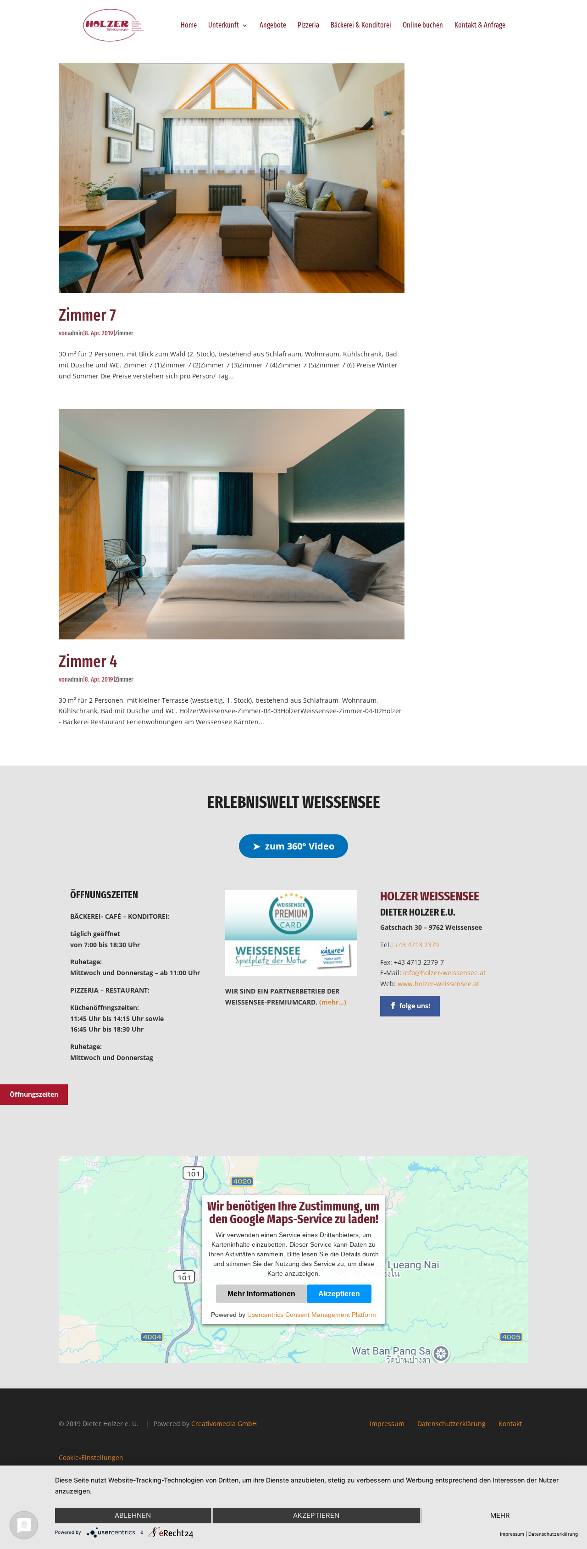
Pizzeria (308, 25)
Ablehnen (133, 1515)
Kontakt (510, 1423)
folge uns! (414, 1005)
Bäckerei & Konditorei (361, 25)
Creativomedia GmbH (224, 1423)
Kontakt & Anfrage (479, 25)
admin (75, 333)
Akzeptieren (339, 1294)
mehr (500, 1515)
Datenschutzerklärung (451, 1423)
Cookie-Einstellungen (91, 1457)
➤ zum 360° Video (293, 846)
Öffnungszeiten (34, 1094)
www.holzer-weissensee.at (438, 983)
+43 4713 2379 (417, 944)
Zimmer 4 (88, 661)
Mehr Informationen (261, 1294)
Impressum (387, 1423)
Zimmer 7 (87, 315)
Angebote (273, 25)
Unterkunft (223, 25)
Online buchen (423, 25)
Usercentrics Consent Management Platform (311, 1314)
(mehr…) (332, 1002)
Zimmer (124, 333)
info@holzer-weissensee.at (444, 972)
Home (189, 25)
